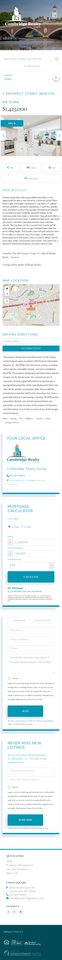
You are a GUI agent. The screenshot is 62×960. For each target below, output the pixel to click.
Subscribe (25, 820)
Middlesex (29, 418)
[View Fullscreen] (6, 300)
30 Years (15, 527)
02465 (47, 418)
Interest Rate (15, 559)
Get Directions (31, 348)
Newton (39, 418)
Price (10, 536)
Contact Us (12, 484)
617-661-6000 (18, 894)
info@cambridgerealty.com (27, 898)
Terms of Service (22, 724)
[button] (56, 59)
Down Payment (15, 548)
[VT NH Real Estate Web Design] (31, 953)
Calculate (31, 577)
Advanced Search (33, 66)
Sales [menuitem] (9, 861)
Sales (8, 78)
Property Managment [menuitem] (19, 865)
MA (20, 418)
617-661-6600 (17, 475)
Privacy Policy (37, 699)
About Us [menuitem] (12, 873)
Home (5, 418)
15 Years (27, 527)
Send (25, 711)
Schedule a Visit (42, 620)
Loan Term (13, 519)
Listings (13, 418)
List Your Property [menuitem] (17, 869)
